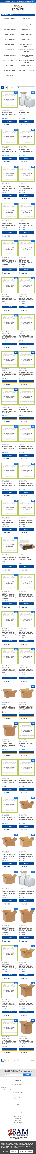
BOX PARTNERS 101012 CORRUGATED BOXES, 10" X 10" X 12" (26, 151)
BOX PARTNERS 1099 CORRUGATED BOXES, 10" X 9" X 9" (26, 1005)
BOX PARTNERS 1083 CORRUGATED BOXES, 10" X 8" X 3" (26, 819)
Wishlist (18, 1095)
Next (32, 1060)
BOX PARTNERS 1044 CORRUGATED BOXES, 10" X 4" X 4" (9, 596)
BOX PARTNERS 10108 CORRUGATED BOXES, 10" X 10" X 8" (26, 522)
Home (18, 1107)
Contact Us (18, 1120)
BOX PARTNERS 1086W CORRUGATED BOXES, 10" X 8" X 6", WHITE (26, 893)
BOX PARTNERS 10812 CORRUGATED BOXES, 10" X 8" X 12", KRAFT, (26, 782)
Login (22, 3)
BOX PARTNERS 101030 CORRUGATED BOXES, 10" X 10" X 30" (9, 337)
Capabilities (18, 1118)
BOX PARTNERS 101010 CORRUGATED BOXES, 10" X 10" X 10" (9, 114)
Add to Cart (9, 121)
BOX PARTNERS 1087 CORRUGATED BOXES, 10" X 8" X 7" (9, 930)
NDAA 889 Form (18, 1122)
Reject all (14, 1151)
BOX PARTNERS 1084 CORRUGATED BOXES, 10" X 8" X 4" (9, 856)
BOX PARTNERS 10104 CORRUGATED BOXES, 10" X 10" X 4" (26, 374)
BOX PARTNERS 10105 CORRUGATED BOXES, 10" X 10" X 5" (9, 448)
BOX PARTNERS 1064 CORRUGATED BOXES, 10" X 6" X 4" (9, 633)
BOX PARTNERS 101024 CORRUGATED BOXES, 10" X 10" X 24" (9, 299)
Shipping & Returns (18, 1098)
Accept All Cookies (26, 1151)
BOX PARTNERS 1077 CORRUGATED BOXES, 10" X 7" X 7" (9, 745)
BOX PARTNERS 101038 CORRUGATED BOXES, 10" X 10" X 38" (9, 374)
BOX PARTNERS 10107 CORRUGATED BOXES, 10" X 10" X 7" (26, 485)
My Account (18, 1109)
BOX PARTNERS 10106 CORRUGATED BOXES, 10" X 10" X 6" (26, 448)
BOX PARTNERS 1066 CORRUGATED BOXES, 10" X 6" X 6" (9, 671)
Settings (5, 1151)
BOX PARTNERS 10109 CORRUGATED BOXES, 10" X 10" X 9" (9, 559)
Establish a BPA (18, 1116)
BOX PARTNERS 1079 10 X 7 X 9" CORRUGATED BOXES (26, 745)
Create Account (18, 1112)
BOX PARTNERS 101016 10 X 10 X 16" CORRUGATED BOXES (8, 225)
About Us (18, 1114)
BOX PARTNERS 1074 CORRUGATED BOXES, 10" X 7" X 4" (9, 708)
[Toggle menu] (2, 2)
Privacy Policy (14, 1147)
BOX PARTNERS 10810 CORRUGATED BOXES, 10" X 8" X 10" (9, 782)
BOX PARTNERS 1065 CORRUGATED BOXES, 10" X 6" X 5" (26, 633)
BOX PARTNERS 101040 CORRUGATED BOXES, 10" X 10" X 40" (9, 411)
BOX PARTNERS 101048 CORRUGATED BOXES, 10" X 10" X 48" (26, 411)
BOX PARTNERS (5, 109)
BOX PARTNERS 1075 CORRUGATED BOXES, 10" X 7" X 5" (26, 708)
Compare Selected (28, 1064)
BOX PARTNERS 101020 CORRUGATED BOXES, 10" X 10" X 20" (26, 262)
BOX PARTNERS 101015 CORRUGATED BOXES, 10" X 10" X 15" (26, 188)
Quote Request (18, 1111)
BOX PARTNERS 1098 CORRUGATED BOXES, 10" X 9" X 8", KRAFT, (9, 1005)
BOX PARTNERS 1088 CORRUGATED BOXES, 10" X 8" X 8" (26, 930)
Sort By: (13, 87)
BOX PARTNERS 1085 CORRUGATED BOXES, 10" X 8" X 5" (26, 856)
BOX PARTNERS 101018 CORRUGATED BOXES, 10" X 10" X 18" (26, 225)
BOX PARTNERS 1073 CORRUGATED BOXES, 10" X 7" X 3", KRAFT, (26, 671)
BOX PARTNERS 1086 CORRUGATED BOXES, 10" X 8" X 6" (9, 893)
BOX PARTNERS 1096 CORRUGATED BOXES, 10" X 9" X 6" (26, 967)
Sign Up (26, 3)
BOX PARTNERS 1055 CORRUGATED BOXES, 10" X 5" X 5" (26, 596)
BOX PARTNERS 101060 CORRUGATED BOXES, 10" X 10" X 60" (9, 485)
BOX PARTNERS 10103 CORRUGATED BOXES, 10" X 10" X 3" (26, 299)
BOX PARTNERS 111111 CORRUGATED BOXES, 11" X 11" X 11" (26, 1042)
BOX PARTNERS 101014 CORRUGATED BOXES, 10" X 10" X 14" (9, 188)
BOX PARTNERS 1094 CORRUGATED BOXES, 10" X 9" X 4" (9, 967)
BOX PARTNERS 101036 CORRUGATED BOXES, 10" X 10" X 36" (26, 337)
